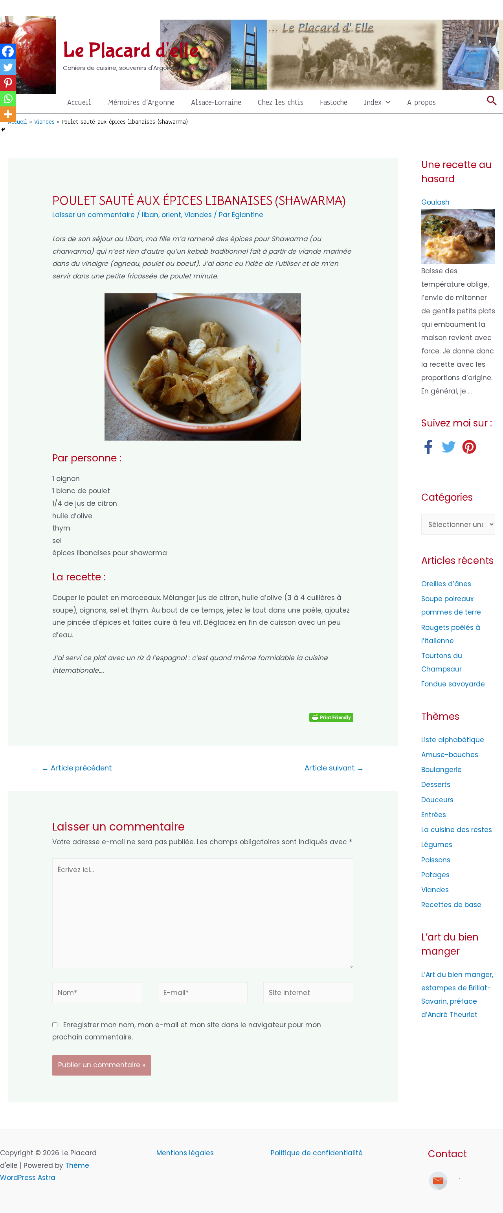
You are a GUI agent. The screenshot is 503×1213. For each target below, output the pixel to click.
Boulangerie (441, 769)
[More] (8, 114)
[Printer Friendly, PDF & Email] (331, 717)
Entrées (433, 815)
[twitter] (451, 447)
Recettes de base (451, 904)
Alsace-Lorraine (216, 102)
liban (150, 215)
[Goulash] (458, 236)
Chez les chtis (280, 102)
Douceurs (437, 800)
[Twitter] (8, 67)
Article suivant (334, 768)
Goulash (435, 202)
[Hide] (3, 129)
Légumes (436, 844)
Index (373, 102)
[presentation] (386, 102)
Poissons (435, 860)
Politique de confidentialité (317, 1153)
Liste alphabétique (452, 740)
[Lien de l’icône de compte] (491, 9)
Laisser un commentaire (93, 215)
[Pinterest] (8, 83)
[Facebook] (8, 51)
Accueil (79, 102)
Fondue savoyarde (453, 684)
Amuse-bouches (449, 754)
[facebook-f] (430, 447)
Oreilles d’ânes (446, 584)
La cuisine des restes (456, 829)
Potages (435, 875)
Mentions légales (186, 1153)
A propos (421, 102)
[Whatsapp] (8, 98)
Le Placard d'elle (130, 50)
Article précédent (77, 768)
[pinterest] (471, 447)
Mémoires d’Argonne (141, 102)
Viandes (198, 215)
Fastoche (333, 102)
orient (171, 215)
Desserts (435, 784)
